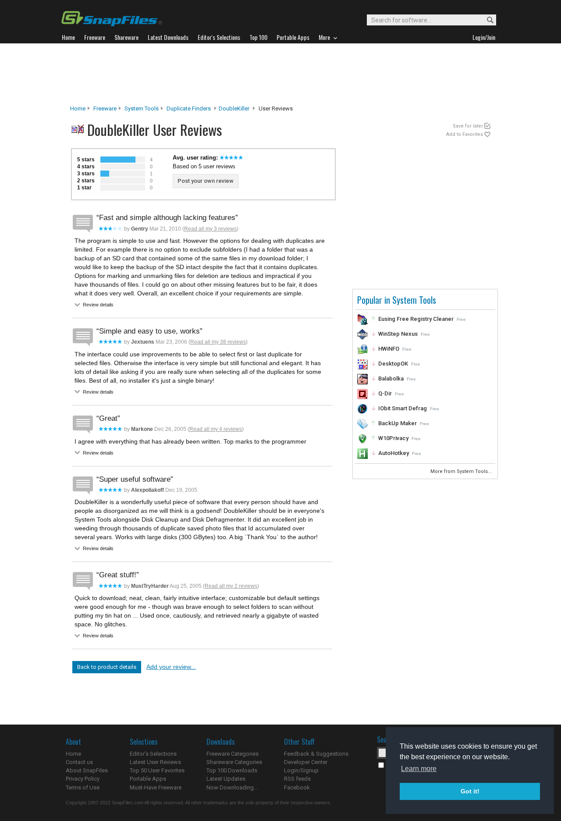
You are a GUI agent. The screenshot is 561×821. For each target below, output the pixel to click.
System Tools (141, 108)
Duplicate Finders (189, 108)
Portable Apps (148, 778)
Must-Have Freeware (155, 787)
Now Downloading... (232, 787)
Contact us (79, 762)
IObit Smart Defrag (402, 408)
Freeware (105, 108)
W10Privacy (393, 438)
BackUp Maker (397, 423)
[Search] (486, 20)
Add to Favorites (464, 134)
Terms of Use (82, 787)
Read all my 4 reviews (215, 429)
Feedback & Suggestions (316, 753)
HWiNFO (388, 348)
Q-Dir (385, 393)
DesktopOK (393, 363)
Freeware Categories (232, 753)
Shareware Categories (234, 762)
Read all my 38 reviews (218, 342)
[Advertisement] (280, 74)
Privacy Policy (82, 778)
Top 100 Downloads (231, 770)
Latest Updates (225, 778)
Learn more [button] (419, 768)
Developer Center (305, 762)
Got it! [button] (470, 791)
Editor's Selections (153, 753)
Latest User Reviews (155, 762)
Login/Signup (301, 770)
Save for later (468, 126)
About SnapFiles (87, 770)
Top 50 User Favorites (157, 770)
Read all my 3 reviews (210, 229)
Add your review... (171, 666)
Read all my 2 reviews (231, 586)
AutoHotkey (393, 453)
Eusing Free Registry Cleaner (416, 319)
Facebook (297, 787)
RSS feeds (297, 778)
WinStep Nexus (398, 334)
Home (77, 108)
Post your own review (206, 181)
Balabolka (391, 378)
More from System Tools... (461, 471)
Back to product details (106, 667)
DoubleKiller (234, 108)
